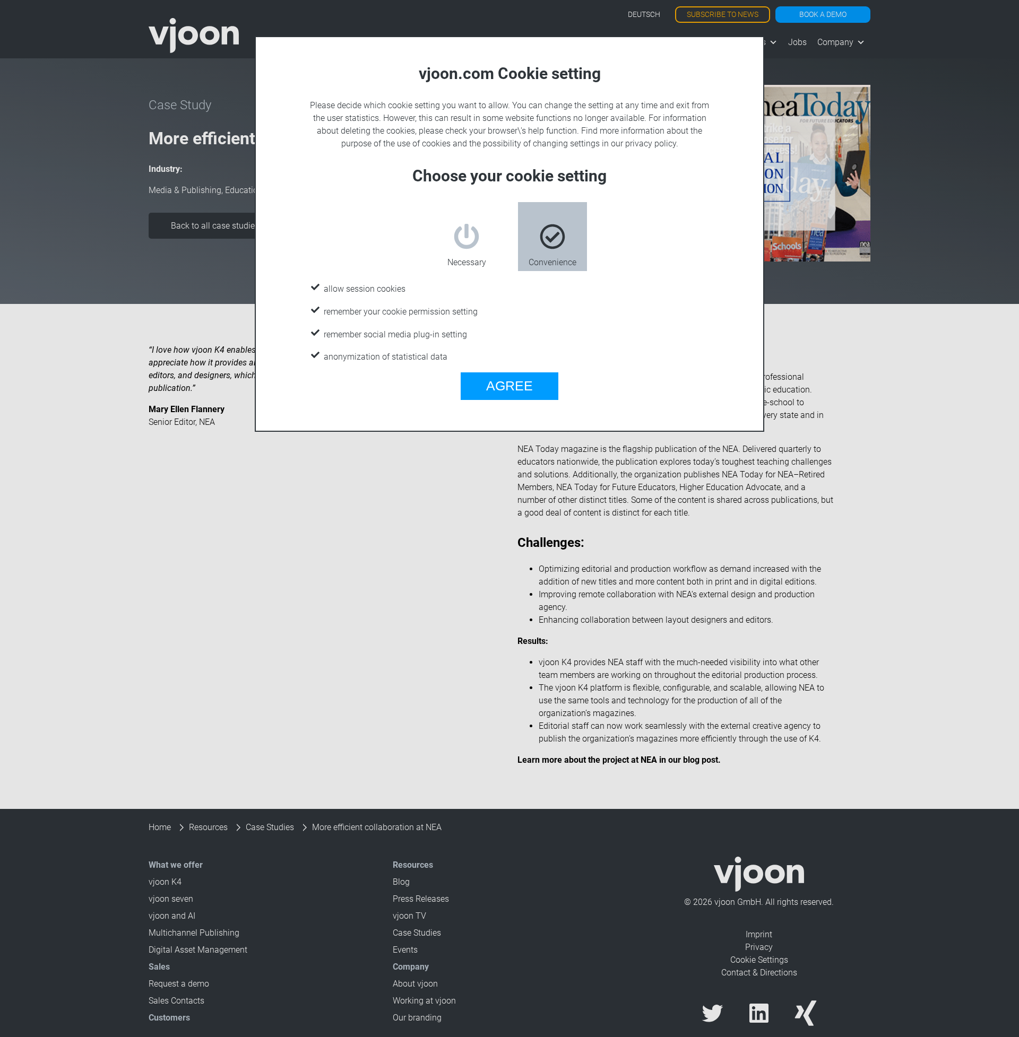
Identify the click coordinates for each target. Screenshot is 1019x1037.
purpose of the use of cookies (396, 143)
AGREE (509, 385)
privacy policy (650, 143)
